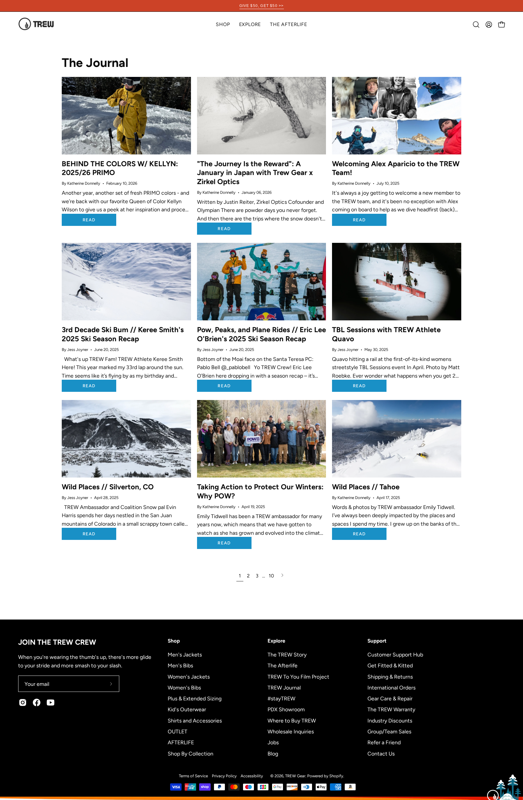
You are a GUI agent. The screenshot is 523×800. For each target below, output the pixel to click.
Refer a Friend (384, 742)
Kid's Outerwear (187, 709)
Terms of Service (193, 775)
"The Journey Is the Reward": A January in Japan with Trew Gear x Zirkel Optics (255, 172)
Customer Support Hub (395, 654)
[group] (261, 6)
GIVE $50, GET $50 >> (261, 6)
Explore (276, 641)
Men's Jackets (185, 654)
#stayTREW (281, 698)
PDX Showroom (286, 709)
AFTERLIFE (181, 742)
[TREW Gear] (36, 24)
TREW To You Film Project (298, 676)
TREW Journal (284, 687)
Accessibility (252, 775)
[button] (250, 24)
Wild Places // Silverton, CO (108, 486)
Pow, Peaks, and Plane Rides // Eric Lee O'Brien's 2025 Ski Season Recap (261, 334)
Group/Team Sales (389, 731)
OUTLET (177, 731)
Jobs (273, 742)
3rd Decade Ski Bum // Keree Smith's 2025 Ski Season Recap (123, 334)
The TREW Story (287, 654)
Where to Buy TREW (292, 720)
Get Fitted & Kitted (390, 665)
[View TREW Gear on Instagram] (22, 702)
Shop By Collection (190, 753)
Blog (273, 753)
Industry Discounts (389, 720)
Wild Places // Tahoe (366, 486)
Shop (174, 641)
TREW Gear (295, 775)
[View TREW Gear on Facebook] (36, 702)
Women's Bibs (184, 687)
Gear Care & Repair (390, 698)
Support (376, 641)
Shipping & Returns (390, 676)
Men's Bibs (180, 665)
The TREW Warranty (391, 709)
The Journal (95, 62)
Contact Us (381, 753)
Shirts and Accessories (195, 720)
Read (89, 220)
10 (271, 576)
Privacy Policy (224, 775)
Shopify (336, 775)
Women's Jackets (189, 676)
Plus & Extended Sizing (195, 698)
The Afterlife (283, 665)
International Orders (391, 687)
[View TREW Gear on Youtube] (50, 702)
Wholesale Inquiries (291, 731)
